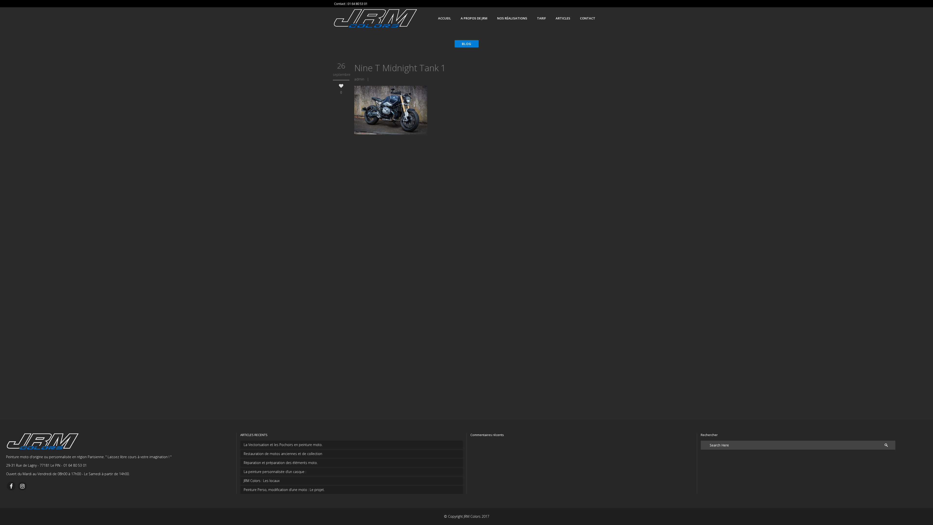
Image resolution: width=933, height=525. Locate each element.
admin (359, 79)
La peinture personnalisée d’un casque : (275, 471)
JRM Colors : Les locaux (262, 480)
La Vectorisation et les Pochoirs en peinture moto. (283, 444)
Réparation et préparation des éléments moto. (281, 462)
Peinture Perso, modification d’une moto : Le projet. (284, 489)
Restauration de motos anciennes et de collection (283, 453)
